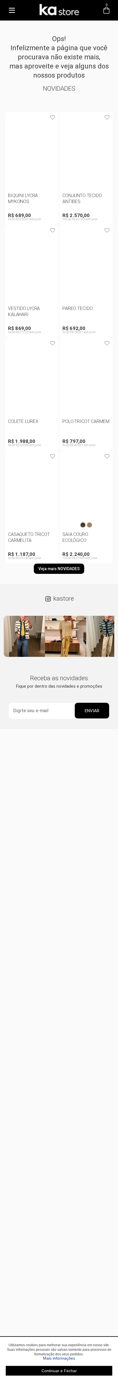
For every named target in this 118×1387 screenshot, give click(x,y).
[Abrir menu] (12, 10)
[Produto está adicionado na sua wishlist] (52, 117)
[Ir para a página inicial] (59, 16)
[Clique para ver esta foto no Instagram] (24, 636)
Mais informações (77, 1358)
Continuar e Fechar (59, 1370)
